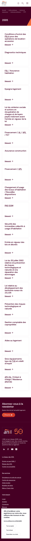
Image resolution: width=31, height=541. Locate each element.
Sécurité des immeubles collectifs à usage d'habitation (15, 226)
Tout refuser (9, 530)
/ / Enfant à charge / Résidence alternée (13, 379)
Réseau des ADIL (7, 464)
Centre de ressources (8, 480)
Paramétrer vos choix (12, 534)
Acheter (4, 502)
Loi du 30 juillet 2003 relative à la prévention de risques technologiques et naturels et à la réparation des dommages (15, 267)
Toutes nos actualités (8, 467)
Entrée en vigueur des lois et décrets (14, 243)
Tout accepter (10, 526)
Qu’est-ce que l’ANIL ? (9, 461)
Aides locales (6, 483)
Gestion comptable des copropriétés (15, 323)
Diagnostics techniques (15, 52)
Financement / (13, 169)
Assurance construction (15, 151)
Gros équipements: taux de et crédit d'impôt (14, 361)
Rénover (4, 507)
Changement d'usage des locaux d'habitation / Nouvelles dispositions (15, 191)
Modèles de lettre (7, 485)
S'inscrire (7, 415)
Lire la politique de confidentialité (13, 521)
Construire (5, 504)
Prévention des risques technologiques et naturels (15, 306)
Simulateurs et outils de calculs (11, 477)
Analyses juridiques (15, 12)
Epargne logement (13, 89)
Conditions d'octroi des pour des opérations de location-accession (15, 37)
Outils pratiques (12, 10)
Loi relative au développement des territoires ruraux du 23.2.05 (14, 289)
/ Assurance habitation (12, 72)
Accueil (4, 10)
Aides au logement (13, 340)
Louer (4, 499)
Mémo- (8, 488)
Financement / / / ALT (15, 133)
